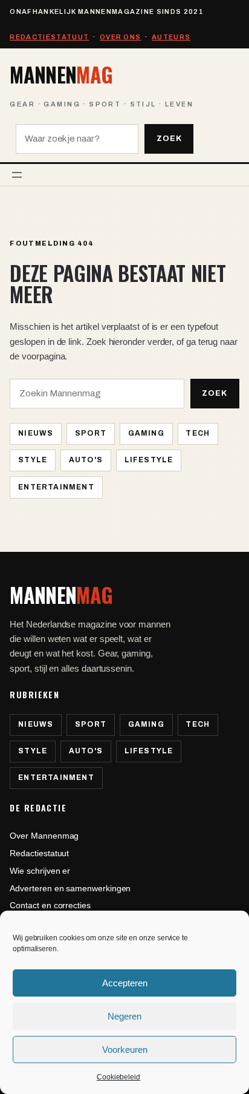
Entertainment (56, 487)
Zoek (169, 138)
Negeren (124, 1016)
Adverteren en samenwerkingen (70, 888)
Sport (90, 433)
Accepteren (124, 983)
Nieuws (35, 433)
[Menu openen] (17, 175)
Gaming (146, 433)
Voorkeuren (124, 1049)
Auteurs (171, 37)
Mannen (61, 74)
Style (32, 460)
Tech (198, 433)
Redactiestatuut (49, 37)
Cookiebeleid (118, 1077)
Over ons (120, 37)
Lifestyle (148, 460)
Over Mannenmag (44, 835)
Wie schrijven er (40, 871)
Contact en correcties (50, 905)
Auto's (86, 460)
